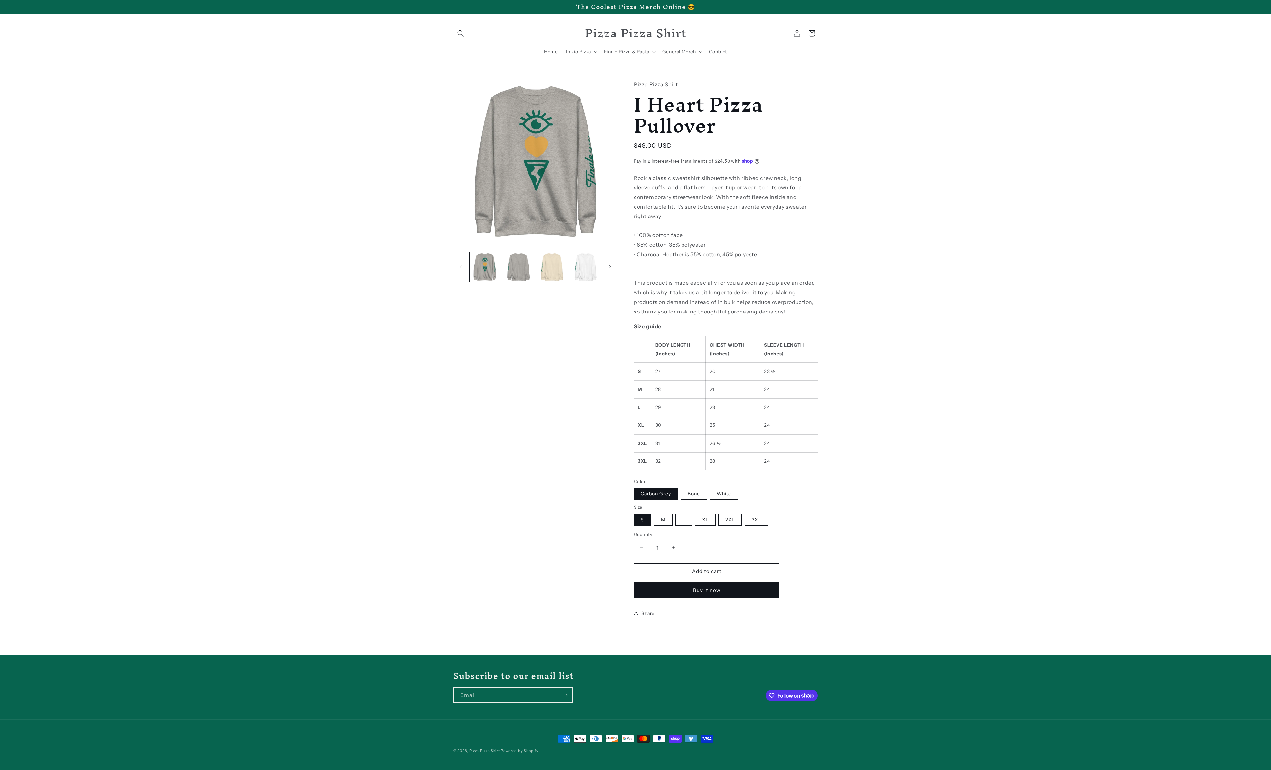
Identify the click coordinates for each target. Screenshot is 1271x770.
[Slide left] (460, 267)
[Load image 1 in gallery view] (485, 267)
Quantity (643, 534)
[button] (460, 33)
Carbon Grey (656, 494)
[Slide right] (610, 267)
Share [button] (648, 613)
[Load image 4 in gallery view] (552, 267)
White (724, 494)
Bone (694, 494)
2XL (730, 520)
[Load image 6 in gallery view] (585, 267)
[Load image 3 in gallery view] (518, 267)
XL (705, 520)
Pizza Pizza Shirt (484, 750)
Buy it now (707, 590)
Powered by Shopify (520, 750)
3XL (756, 520)
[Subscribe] (565, 695)
